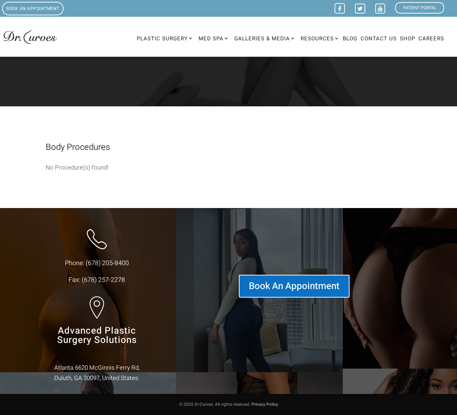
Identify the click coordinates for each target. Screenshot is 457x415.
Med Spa (211, 38)
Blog (350, 39)
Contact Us (379, 39)
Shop (407, 39)
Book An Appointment (294, 286)
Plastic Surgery (162, 38)
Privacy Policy (264, 404)
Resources (317, 38)
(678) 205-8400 (107, 263)
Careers (431, 39)
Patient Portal (419, 8)
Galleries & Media (262, 38)
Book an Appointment (32, 8)
